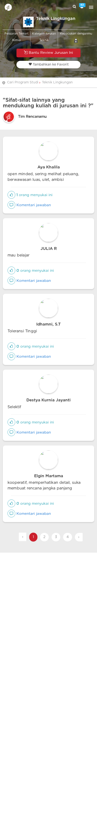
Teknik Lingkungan (57, 82)
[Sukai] (11, 195)
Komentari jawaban (33, 205)
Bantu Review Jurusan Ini (50, 52)
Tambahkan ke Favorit (50, 64)
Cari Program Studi (22, 82)
